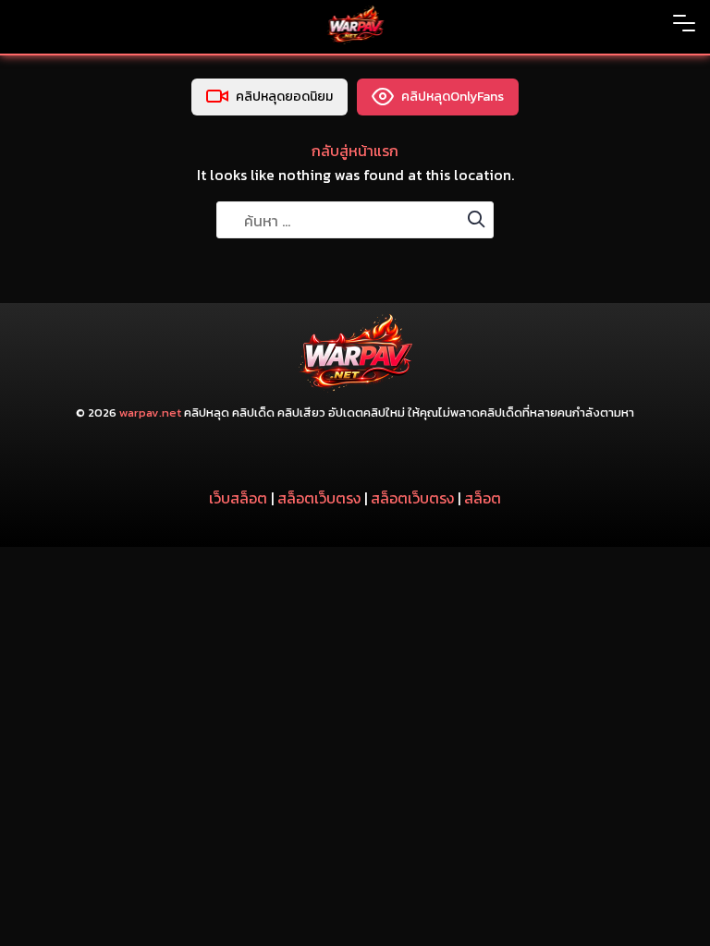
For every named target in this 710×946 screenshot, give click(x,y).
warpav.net (150, 412)
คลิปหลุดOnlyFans (452, 96)
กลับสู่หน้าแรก (355, 150)
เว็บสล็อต (238, 498)
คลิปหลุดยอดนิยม (284, 96)
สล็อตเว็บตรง (319, 498)
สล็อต (482, 498)
